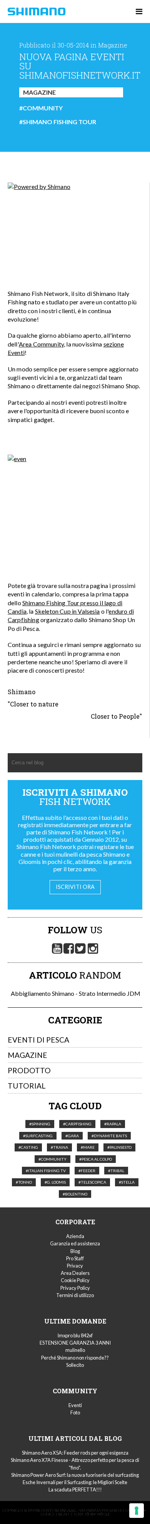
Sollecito (75, 1365)
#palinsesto (119, 1147)
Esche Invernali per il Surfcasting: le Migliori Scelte (75, 1482)
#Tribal (116, 1170)
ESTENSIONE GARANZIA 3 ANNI (75, 1343)
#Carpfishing (77, 1124)
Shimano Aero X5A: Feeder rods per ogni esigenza (75, 1453)
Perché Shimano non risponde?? (75, 1358)
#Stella (127, 1182)
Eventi (75, 1405)
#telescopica (92, 1182)
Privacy (75, 1266)
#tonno (24, 1182)
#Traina (59, 1147)
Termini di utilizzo (75, 1295)
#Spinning (39, 1124)
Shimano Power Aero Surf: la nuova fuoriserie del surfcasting (75, 1475)
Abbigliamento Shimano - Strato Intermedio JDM (75, 993)
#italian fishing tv (46, 1170)
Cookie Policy (75, 1280)
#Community (41, 108)
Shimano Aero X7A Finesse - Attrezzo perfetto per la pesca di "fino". (75, 1463)
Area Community (41, 344)
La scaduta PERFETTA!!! (75, 1489)
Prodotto (29, 1070)
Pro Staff (75, 1258)
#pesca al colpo (95, 1159)
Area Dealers (75, 1273)
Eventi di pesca (38, 1039)
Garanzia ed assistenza (75, 1243)
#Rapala (112, 1124)
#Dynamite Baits (109, 1135)
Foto (75, 1412)
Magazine (39, 92)
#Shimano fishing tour (57, 122)
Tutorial (27, 1085)
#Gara (72, 1135)
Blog (75, 1251)
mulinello (75, 1350)
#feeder (86, 1170)
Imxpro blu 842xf (75, 1335)
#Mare (88, 1147)
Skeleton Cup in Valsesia (67, 611)
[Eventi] (75, 220)
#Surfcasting (38, 1135)
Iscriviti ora (75, 887)
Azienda (75, 1236)
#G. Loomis (55, 1182)
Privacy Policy (75, 1288)
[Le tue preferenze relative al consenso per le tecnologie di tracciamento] (136, 1510)
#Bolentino (75, 1194)
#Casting (28, 1147)
